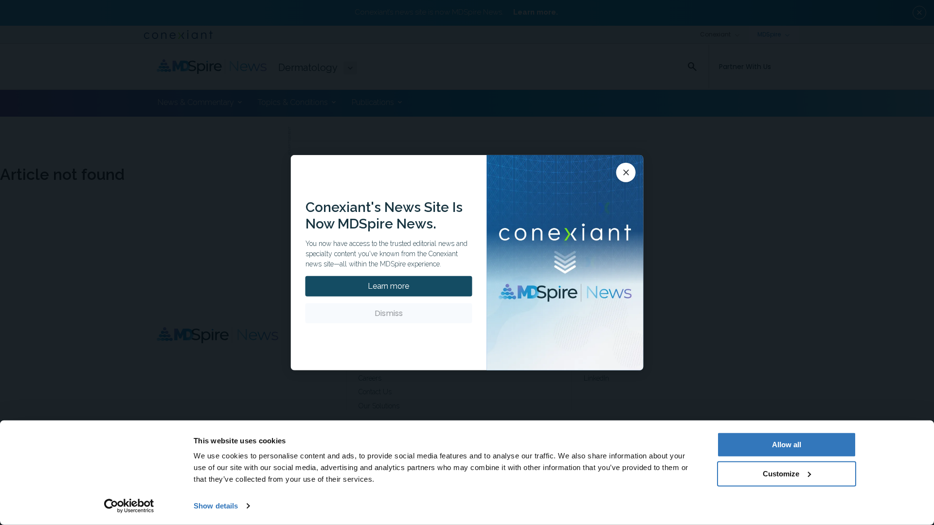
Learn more (388, 286)
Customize (781, 473)
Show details (216, 506)
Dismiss (389, 313)
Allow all (786, 444)
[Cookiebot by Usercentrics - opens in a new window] (129, 506)
